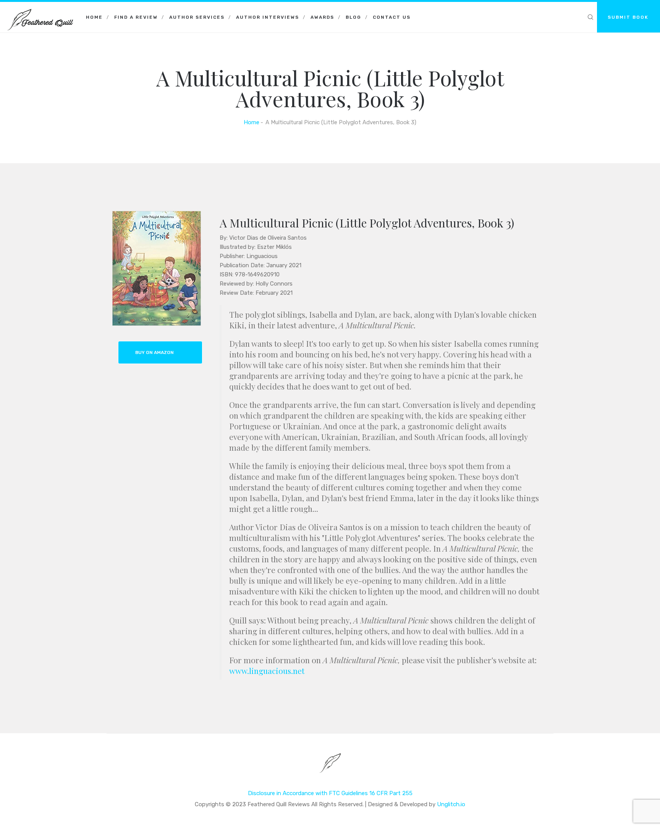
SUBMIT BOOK (628, 17)
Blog (353, 17)
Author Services (197, 17)
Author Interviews (267, 17)
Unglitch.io (451, 804)
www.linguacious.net (266, 670)
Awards (322, 17)
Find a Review (136, 17)
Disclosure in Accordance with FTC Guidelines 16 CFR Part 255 (330, 793)
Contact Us (392, 17)
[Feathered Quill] (40, 11)
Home (94, 17)
